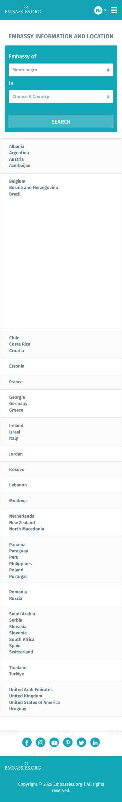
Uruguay (17, 708)
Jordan (16, 453)
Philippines (20, 563)
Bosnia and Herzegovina (33, 187)
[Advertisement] (61, 265)
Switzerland (21, 651)
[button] (61, 69)
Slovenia (18, 632)
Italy (13, 438)
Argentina (19, 152)
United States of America (34, 702)
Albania (16, 146)
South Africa (21, 639)
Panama (17, 544)
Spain (15, 645)
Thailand (18, 667)
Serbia (15, 619)
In (11, 83)
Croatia (16, 350)
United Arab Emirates (30, 689)
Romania (18, 591)
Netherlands (21, 515)
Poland (16, 569)
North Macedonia (26, 528)
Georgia (17, 397)
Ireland (16, 425)
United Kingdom (25, 695)
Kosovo (17, 469)
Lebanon (18, 484)
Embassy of (22, 56)
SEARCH (61, 121)
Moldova (18, 500)
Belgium (17, 181)
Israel (14, 431)
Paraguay (18, 550)
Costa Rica (19, 343)
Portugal (18, 576)
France (16, 381)
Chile (14, 337)
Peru (14, 556)
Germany (18, 403)
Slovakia (17, 626)
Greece (16, 409)
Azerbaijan (19, 165)
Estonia (16, 365)
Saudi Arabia (22, 613)
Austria (16, 159)
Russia (15, 598)
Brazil (14, 193)
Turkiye (16, 673)
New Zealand (22, 522)
